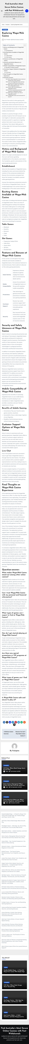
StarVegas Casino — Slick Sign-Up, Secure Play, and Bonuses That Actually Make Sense (13, 1002)
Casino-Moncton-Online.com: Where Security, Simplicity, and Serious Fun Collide (13, 801)
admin (7, 771)
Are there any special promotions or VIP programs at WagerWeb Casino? (16, 90)
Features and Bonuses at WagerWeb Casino (13, 59)
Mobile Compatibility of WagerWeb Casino (15, 65)
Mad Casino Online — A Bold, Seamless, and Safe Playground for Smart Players (14, 1017)
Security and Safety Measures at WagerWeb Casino (12, 63)
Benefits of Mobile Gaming (12, 67)
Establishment (9, 50)
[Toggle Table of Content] (24, 45)
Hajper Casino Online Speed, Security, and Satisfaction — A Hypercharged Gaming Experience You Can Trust (12, 865)
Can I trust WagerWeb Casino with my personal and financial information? (16, 82)
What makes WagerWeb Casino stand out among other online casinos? (16, 80)
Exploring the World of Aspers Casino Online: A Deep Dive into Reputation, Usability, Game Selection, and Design (14, 882)
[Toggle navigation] (2, 11)
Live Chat (8, 72)
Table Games (9, 55)
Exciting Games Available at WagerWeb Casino (14, 53)
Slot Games (9, 57)
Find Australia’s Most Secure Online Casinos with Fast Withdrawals (14, 7)
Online (5, 967)
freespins (5, 29)
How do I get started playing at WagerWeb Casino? (15, 88)
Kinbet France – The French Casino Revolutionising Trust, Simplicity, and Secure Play (13, 853)
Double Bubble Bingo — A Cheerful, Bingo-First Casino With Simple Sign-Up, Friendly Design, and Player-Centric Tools (14, 815)
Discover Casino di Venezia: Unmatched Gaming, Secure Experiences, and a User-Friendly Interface (14, 941)
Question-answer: (8, 77)
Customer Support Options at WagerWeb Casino (14, 70)
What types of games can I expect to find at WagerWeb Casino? (16, 85)
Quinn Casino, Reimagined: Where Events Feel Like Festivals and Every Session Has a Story (14, 785)
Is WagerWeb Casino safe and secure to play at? (16, 96)
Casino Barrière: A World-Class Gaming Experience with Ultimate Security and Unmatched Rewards (12, 914)
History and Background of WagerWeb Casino (14, 48)
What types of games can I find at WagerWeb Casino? (15, 93)
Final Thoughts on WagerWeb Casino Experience (13, 75)
